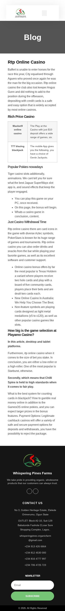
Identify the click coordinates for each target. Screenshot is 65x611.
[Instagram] (29, 491)
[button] (44, 13)
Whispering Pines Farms (32, 473)
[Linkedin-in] (35, 491)
